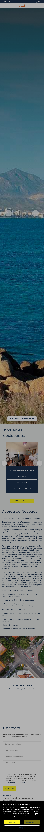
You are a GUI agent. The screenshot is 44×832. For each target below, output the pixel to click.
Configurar (22, 828)
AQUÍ (8, 814)
